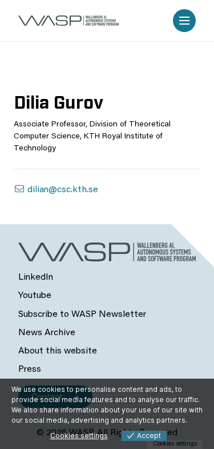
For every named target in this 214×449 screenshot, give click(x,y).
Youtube (34, 295)
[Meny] (184, 20)
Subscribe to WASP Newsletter (82, 314)
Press (29, 369)
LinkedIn (35, 277)
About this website (57, 351)
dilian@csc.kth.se (61, 189)
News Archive (46, 332)
